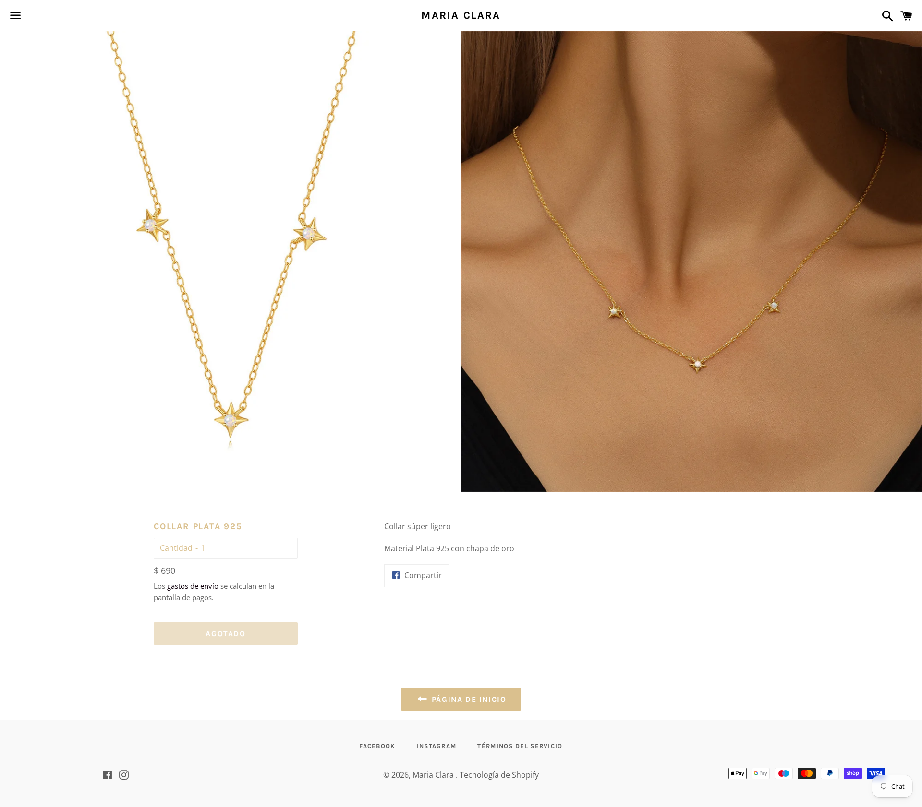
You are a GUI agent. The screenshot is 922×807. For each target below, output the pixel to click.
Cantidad (176, 548)
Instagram (437, 745)
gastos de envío (192, 586)
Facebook (377, 745)
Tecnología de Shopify (499, 775)
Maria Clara (460, 15)
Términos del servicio (519, 745)
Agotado (225, 633)
